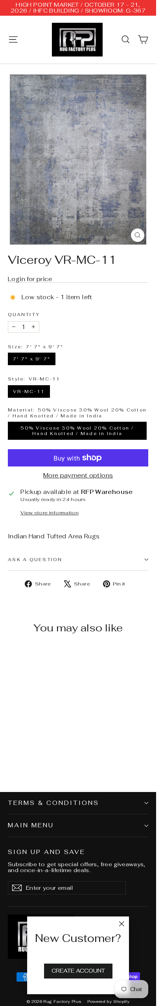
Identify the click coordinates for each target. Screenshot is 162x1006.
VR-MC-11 (29, 391)
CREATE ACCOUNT (78, 970)
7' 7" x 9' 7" (31, 359)
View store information (49, 513)
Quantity (24, 314)
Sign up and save (46, 852)
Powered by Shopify (108, 1001)
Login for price (30, 279)
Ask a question (35, 559)
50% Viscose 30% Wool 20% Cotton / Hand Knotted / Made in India (77, 430)
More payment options (78, 475)
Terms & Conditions (53, 803)
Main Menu (31, 825)
